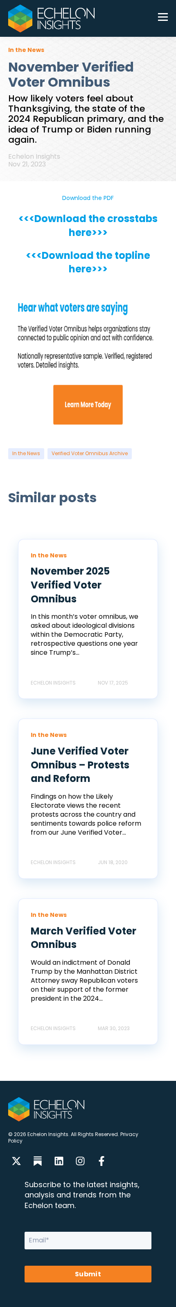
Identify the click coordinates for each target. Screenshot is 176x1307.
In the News (26, 453)
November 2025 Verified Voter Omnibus (70, 584)
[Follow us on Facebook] (101, 1161)
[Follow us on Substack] (37, 1161)
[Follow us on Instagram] (80, 1161)
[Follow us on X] (16, 1161)
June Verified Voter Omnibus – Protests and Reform (80, 764)
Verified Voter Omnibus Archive (90, 453)
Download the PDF (88, 198)
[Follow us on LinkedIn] (59, 1161)
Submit (88, 1274)
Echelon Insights (34, 156)
